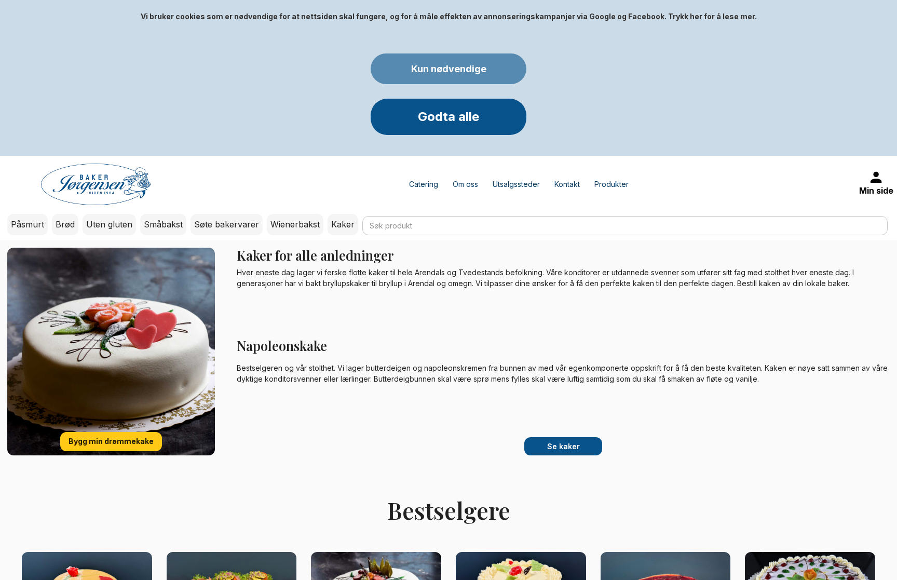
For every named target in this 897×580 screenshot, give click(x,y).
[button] (448, 69)
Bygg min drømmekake (111, 441)
